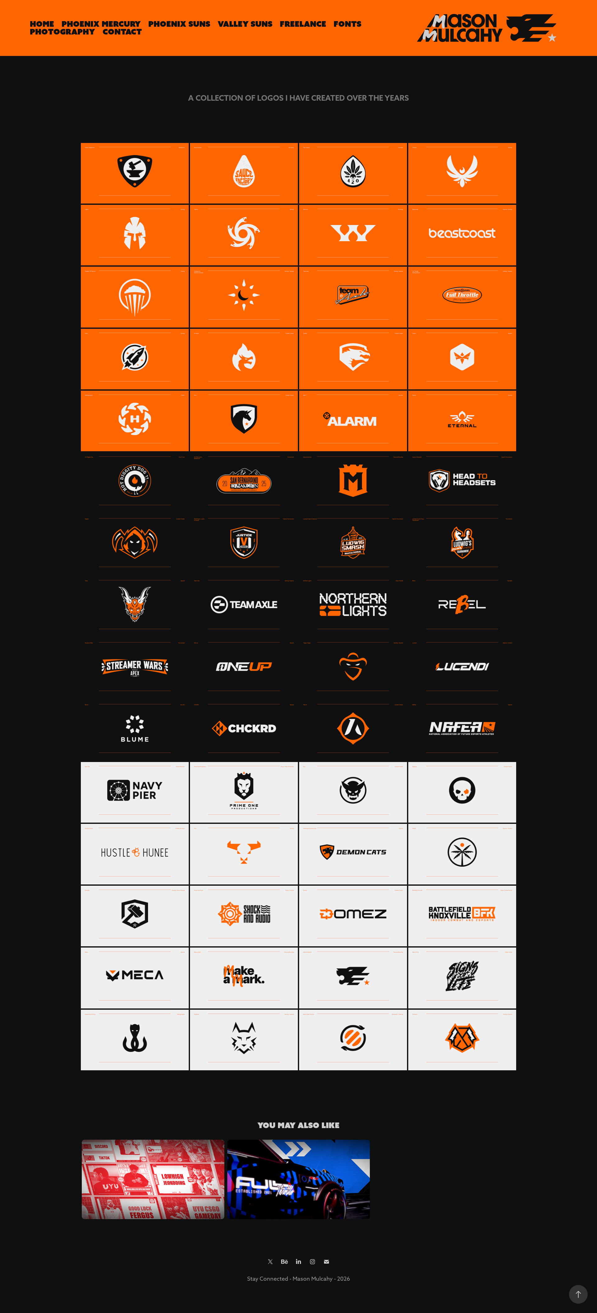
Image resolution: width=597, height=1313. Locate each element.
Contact (122, 32)
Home (42, 24)
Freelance (303, 24)
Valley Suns (245, 24)
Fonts (347, 24)
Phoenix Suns (179, 24)
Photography (62, 32)
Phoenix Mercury (101, 24)
